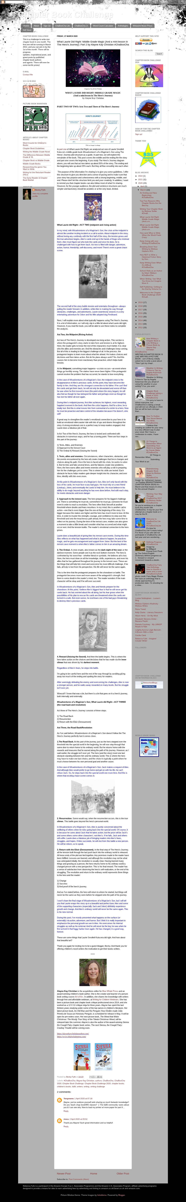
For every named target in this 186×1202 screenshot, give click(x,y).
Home (26, 26)
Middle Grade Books (31, 164)
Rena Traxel (140, 609)
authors (98, 1081)
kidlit (74, 1087)
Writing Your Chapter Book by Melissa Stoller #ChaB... (151, 211)
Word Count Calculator (103, 26)
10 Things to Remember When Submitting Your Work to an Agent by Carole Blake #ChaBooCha (154, 446)
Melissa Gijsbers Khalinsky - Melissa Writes (147, 605)
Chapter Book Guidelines (33, 148)
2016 (140, 313)
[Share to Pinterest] (101, 1077)
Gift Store (27, 30)
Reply (66, 1111)
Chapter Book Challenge (65, 14)
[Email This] (90, 1077)
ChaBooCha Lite (62, 26)
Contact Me (28, 75)
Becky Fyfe (40, 190)
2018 (140, 306)
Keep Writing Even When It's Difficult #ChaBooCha (150, 265)
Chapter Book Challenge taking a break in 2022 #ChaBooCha (154, 394)
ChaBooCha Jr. (81, 26)
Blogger (121, 1195)
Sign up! (138, 134)
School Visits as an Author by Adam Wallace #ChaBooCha (151, 273)
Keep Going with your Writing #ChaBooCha (150, 242)
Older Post (123, 1173)
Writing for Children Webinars (105, 1000)
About (36, 26)
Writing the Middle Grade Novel (36, 152)
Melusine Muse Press (142, 26)
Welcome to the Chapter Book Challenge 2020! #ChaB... (150, 295)
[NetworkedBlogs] (149, 683)
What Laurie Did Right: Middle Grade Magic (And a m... (149, 219)
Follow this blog (149, 686)
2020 (140, 183)
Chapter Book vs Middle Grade (36, 160)
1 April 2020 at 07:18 (83, 1099)
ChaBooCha (108, 1081)
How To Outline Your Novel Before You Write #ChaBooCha (154, 419)
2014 (140, 320)
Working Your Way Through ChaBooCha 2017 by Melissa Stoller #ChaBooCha (154, 498)
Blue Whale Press (110, 991)
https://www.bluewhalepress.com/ (71, 1036)
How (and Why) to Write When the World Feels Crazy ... (150, 235)
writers (80, 1087)
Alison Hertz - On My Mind (146, 616)
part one (62, 149)
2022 (140, 176)
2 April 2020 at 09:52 (78, 1119)
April (142, 186)
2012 (140, 328)
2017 (140, 310)
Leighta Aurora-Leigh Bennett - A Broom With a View (148, 631)
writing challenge (97, 1087)
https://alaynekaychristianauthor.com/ (73, 1033)
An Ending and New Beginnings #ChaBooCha (148, 195)
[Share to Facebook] (98, 1077)
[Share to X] (95, 1077)
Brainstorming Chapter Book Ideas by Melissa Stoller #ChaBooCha (153, 473)
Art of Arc (79, 997)
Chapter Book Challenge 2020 (98, 1084)
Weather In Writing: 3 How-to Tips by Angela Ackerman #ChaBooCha (154, 371)
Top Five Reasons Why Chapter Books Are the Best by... (150, 203)
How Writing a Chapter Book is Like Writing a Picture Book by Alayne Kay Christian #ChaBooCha (147, 345)
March (143, 190)
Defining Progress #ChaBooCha (154, 543)
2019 (140, 302)
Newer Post (64, 1173)
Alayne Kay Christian (85, 1081)
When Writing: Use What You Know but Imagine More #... (150, 281)
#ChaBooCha (69, 1081)
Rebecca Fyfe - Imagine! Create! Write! (145, 640)
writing (86, 1087)
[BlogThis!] (93, 1077)
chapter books (118, 1084)
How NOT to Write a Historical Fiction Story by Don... (150, 257)
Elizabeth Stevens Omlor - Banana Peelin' (146, 620)
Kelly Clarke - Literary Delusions (149, 612)
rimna (66, 1119)
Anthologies (123, 26)
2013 (140, 324)
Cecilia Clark (140, 635)
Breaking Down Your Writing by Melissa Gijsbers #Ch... (149, 249)
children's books (64, 1087)
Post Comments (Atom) (79, 1179)
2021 (140, 180)
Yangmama (69, 1099)
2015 (140, 317)
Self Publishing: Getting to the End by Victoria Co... (151, 288)
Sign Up (47, 26)
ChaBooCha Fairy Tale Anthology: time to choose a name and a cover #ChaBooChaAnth (154, 569)
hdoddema (101, 1195)
